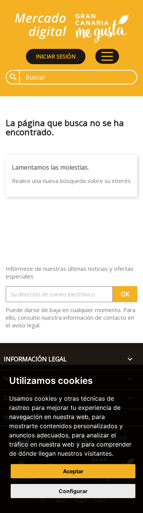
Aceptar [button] (73, 471)
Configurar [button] (73, 491)
